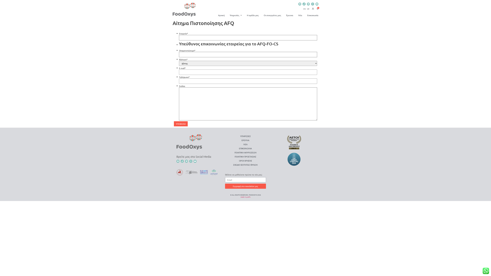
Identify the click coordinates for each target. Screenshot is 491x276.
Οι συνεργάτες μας (272, 15)
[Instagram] (312, 4)
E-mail (182, 68)
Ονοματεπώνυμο (187, 50)
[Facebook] (299, 4)
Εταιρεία (183, 33)
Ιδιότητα (183, 59)
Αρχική (221, 15)
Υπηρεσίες (234, 15)
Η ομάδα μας (253, 15)
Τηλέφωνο (184, 77)
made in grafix (245, 197)
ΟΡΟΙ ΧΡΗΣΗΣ (245, 160)
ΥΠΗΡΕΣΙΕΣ (245, 136)
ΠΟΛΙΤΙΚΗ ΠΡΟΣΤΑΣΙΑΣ (245, 156)
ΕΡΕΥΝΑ (245, 140)
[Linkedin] (308, 4)
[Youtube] (316, 4)
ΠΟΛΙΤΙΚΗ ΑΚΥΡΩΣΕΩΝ (245, 152)
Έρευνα (289, 15)
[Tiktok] (304, 4)
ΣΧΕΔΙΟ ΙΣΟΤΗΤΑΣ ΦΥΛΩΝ (245, 164)
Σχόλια (182, 86)
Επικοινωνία (312, 15)
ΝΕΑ (245, 144)
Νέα (300, 15)
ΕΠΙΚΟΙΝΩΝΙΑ (245, 148)
